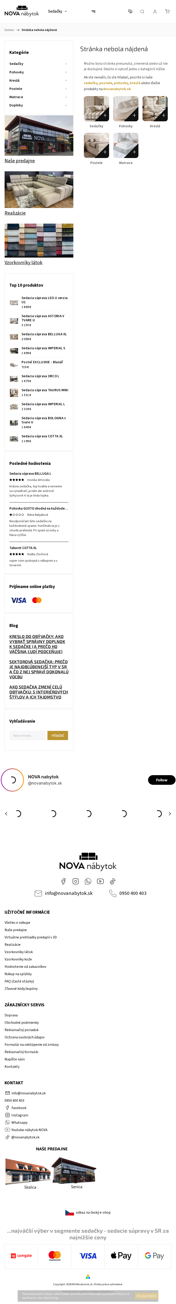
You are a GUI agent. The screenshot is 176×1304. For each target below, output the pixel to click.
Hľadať (58, 735)
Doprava (11, 1015)
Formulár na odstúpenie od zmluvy (32, 1044)
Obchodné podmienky (22, 1022)
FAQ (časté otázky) (19, 981)
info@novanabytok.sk (69, 893)
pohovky (121, 83)
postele (105, 83)
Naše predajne (16, 929)
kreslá (135, 83)
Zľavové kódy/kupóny (21, 988)
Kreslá (14, 80)
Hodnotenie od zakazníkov (25, 966)
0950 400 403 (132, 893)
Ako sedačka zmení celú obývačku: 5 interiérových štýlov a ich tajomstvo (38, 691)
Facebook (63, 881)
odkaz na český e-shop (93, 1212)
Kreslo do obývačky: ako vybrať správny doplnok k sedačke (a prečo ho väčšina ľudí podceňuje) (37, 644)
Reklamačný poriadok (21, 1029)
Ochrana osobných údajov (24, 1037)
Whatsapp (88, 881)
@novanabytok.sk (112, 881)
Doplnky (16, 105)
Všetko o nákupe (17, 922)
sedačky (91, 83)
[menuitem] (57, 11)
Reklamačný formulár (21, 1051)
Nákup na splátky (18, 974)
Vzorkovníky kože (18, 959)
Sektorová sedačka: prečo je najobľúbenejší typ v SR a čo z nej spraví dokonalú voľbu (39, 669)
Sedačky (16, 63)
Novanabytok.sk (117, 89)
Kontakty (12, 1066)
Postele (15, 88)
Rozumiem (147, 1296)
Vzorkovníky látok (19, 951)
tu (57, 1298)
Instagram (75, 881)
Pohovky (16, 72)
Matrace (16, 97)
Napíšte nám (15, 1059)
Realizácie (13, 944)
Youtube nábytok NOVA (100, 881)
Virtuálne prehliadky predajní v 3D (31, 937)
